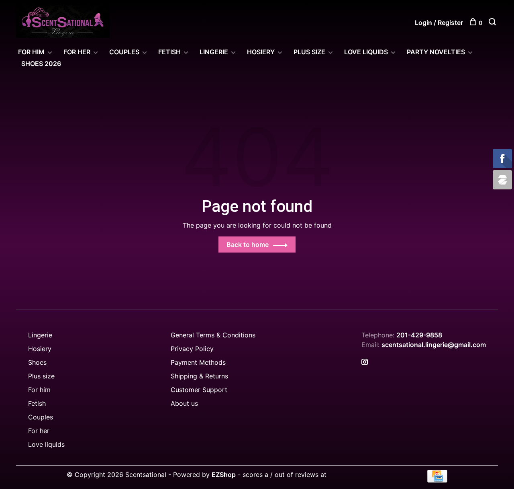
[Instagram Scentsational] (364, 362)
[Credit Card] (437, 480)
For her (38, 431)
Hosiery (39, 349)
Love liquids (46, 444)
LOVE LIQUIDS (366, 52)
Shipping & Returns (199, 376)
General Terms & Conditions (213, 335)
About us (184, 403)
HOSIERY (261, 52)
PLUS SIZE (309, 52)
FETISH (169, 52)
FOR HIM (31, 52)
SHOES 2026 (41, 64)
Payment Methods (198, 362)
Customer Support (199, 390)
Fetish (37, 403)
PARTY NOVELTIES (436, 52)
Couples (40, 417)
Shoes (37, 362)
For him (39, 390)
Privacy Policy (192, 349)
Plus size (41, 376)
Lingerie (214, 52)
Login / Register (439, 22)
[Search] (493, 22)
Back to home (247, 244)
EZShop (224, 475)
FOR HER (76, 52)
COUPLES (124, 52)
